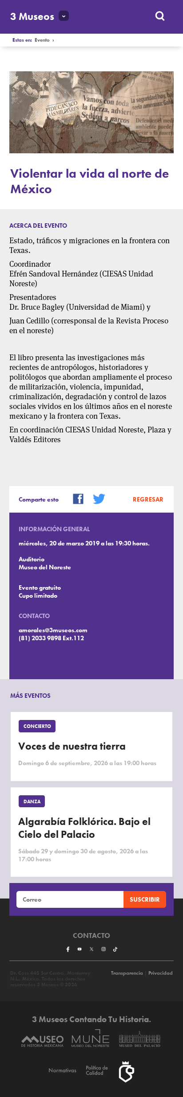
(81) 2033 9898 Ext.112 (51, 638)
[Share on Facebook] (75, 498)
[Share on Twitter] (96, 498)
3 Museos (32, 16)
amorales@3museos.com (53, 630)
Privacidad (160, 973)
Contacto (91, 935)
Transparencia (127, 973)
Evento (42, 40)
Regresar (148, 499)
